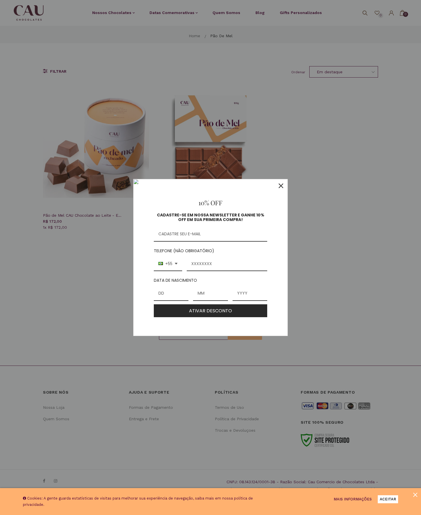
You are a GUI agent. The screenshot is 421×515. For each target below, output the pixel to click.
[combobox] (168, 264)
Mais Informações (353, 499)
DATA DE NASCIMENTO (175, 280)
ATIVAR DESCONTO (210, 310)
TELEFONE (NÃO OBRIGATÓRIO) (184, 251)
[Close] (281, 186)
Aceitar (388, 499)
